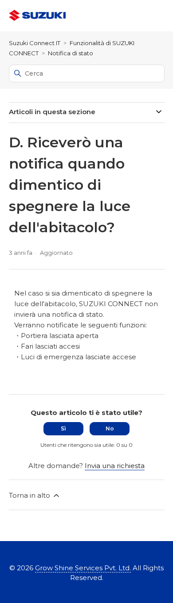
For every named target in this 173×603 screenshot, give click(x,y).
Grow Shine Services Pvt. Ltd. (83, 568)
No (110, 428)
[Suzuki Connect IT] (37, 16)
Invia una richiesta (115, 465)
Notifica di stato (70, 53)
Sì (63, 428)
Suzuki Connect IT (34, 42)
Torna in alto (30, 495)
